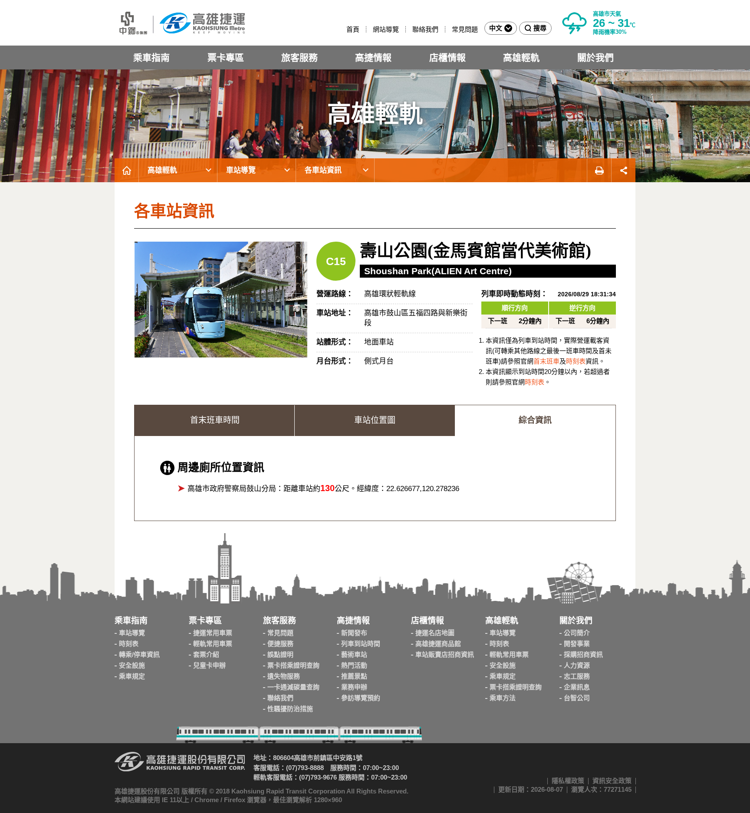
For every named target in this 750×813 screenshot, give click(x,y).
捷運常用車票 (212, 632)
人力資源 (577, 665)
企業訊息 (577, 687)
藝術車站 (354, 654)
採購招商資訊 (583, 654)
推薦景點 (354, 676)
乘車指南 (151, 57)
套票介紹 (206, 654)
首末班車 (546, 361)
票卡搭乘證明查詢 (293, 665)
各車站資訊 (323, 170)
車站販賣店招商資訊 (444, 654)
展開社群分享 (623, 170)
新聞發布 (354, 632)
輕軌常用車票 (212, 643)
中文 (495, 28)
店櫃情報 (447, 57)
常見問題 (465, 29)
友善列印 (599, 170)
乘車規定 (132, 676)
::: (342, 29)
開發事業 (577, 643)
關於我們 (595, 57)
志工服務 (577, 676)
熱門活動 (354, 665)
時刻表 (576, 361)
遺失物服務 (283, 676)
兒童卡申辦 (209, 665)
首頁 (352, 29)
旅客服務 (299, 57)
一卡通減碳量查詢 (293, 687)
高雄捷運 (180, 23)
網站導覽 (386, 29)
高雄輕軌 (521, 57)
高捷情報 (373, 57)
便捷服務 (280, 643)
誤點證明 (280, 654)
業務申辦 (354, 687)
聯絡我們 (425, 29)
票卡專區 (225, 57)
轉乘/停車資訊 (139, 654)
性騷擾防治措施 (290, 708)
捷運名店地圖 (434, 632)
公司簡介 (577, 632)
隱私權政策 (568, 780)
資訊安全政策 (612, 780)
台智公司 (577, 698)
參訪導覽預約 (360, 698)
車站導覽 (241, 170)
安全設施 (132, 665)
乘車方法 (503, 698)
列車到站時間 (360, 643)
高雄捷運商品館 (438, 643)
